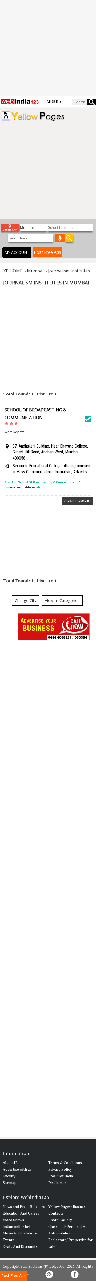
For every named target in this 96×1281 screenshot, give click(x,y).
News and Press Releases (24, 1206)
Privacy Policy (60, 1169)
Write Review (14, 432)
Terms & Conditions (65, 1162)
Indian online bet (17, 1226)
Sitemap (10, 1182)
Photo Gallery (60, 1219)
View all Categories (62, 600)
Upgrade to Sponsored (77, 501)
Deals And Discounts (20, 1246)
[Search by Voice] (60, 238)
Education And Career (21, 1213)
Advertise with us (17, 1169)
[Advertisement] (48, 48)
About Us (10, 1162)
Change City (26, 600)
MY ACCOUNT (17, 252)
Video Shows (13, 1219)
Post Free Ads (47, 252)
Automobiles (59, 1233)
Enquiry (9, 1175)
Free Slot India (60, 1175)
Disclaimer (57, 1182)
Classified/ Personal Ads (68, 1226)
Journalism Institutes (20, 487)
